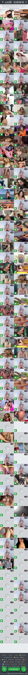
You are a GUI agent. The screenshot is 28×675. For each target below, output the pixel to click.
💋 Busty (12, 661)
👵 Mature (16, 657)
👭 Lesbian (18, 661)
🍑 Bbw (24, 659)
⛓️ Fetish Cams (16, 666)
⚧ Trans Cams (22, 664)
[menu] (4, 669)
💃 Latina (16, 655)
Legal (26, 673)
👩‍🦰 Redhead (18, 659)
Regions (9, 673)
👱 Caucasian (23, 655)
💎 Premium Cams (6, 666)
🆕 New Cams (5, 664)
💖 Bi (23, 661)
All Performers (21, 673)
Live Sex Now (14, 669)
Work (13, 673)
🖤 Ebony (10, 655)
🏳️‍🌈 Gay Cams (14, 664)
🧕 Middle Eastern (8, 657)
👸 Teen (22, 657)
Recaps (16, 673)
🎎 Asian (4, 655)
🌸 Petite (6, 661)
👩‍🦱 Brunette (11, 659)
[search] (23, 669)
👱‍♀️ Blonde (4, 659)
